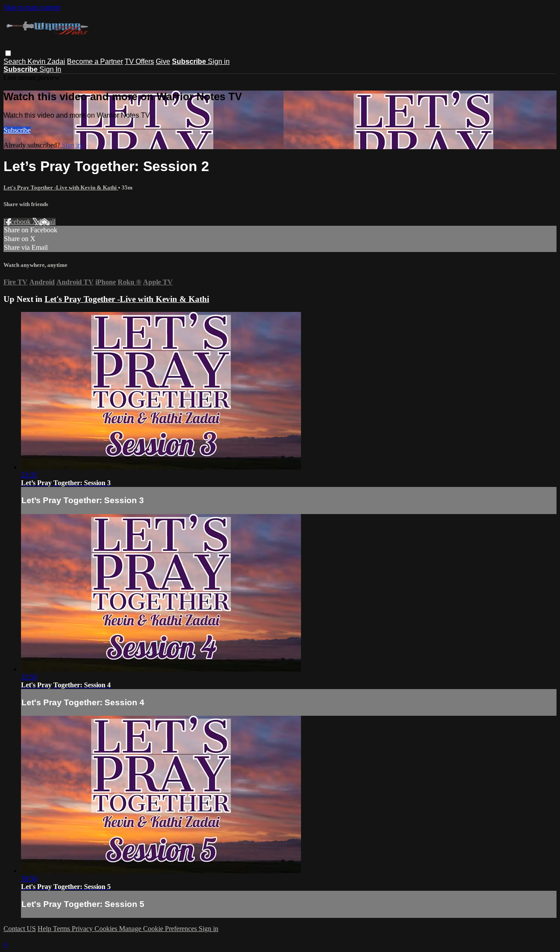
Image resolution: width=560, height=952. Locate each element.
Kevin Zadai (46, 61)
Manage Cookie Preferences (159, 928)
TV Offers (139, 61)
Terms (62, 928)
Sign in (219, 61)
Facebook (18, 221)
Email (47, 221)
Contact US (20, 928)
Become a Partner (95, 61)
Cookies (106, 928)
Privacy (83, 928)
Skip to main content (32, 7)
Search (16, 61)
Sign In (50, 69)
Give (163, 61)
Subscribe (17, 130)
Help (45, 928)
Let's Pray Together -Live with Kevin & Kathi (61, 187)
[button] (8, 53)
